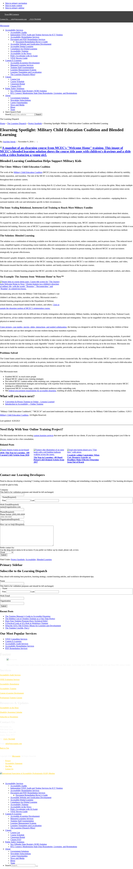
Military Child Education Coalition (28, 172)
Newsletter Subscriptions (20, 854)
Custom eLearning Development (12, 693)
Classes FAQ (15, 839)
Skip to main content (13, 5)
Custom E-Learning (13, 641)
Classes (8, 830)
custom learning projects (43, 435)
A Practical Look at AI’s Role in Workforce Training (26, 623)
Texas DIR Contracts (12, 14)
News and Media (17, 858)
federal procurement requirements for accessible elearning (32, 391)
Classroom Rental (17, 837)
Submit (3, 555)
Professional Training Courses (11, 698)
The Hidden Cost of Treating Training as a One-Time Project (30, 619)
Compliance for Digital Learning (23, 802)
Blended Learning (44, 559)
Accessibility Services (14, 783)
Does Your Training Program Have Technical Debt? (26, 621)
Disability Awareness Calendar (11, 712)
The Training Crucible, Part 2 (17, 628)
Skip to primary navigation (16, 3)
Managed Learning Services (21, 818)
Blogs (12, 861)
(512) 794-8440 (35, 19)
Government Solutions (19, 851)
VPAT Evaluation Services (9, 680)
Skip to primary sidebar (14, 8)
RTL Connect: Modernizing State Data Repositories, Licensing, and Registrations (43, 846)
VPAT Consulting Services (16, 639)
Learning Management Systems (23, 823)
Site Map (8, 766)
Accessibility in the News (9, 708)
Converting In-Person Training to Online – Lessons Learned (29, 402)
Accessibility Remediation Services (19, 646)
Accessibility (30, 559)
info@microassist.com (19, 19)
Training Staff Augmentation (22, 821)
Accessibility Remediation (9, 684)
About (7, 849)
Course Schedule (17, 835)
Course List (15, 832)
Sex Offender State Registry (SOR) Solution (28, 844)
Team (12, 863)
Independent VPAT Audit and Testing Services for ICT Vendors (36, 788)
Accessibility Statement (13, 763)
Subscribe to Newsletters (9, 717)
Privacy (8, 761)
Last (32, 500)
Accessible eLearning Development (25, 816)
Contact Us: (5, 19)
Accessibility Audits (18, 786)
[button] (13, 112)
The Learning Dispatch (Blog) (22, 828)
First (4, 500)
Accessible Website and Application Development (30, 797)
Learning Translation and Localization (26, 825)
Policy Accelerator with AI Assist (24, 809)
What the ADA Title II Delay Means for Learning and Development (33, 626)
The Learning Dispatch (16, 123)
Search (8, 114)
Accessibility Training (8, 689)
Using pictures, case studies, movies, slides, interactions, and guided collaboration (33, 327)
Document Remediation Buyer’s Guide (32, 795)
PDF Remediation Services (16, 648)
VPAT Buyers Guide (19, 811)
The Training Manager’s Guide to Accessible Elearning (27, 616)
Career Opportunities (19, 856)
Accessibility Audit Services (16, 644)
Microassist (4, 26)
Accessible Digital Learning (21, 800)
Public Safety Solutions (14, 842)
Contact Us (9, 769)
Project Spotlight (18, 559)
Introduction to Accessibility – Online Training (24, 404)
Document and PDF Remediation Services (27, 793)
